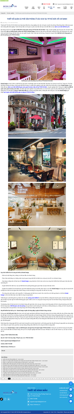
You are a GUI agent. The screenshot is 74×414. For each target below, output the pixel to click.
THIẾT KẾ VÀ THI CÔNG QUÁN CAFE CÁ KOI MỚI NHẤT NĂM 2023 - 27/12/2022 (20, 371)
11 (34, 378)
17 (56, 378)
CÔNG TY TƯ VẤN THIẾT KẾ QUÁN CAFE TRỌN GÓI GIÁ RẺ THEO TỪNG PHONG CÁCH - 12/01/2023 (25, 360)
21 (70, 378)
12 (38, 378)
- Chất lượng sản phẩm (64, 395)
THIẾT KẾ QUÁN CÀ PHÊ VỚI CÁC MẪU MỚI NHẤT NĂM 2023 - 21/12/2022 (19, 376)
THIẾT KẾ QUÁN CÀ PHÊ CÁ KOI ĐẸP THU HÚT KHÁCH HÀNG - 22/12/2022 (19, 374)
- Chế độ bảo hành (63, 390)
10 (30, 378)
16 (52, 378)
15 (48, 378)
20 (66, 378)
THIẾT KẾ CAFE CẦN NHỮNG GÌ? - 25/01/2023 (13, 359)
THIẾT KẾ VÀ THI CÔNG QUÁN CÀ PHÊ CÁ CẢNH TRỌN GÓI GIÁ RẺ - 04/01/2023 (21, 368)
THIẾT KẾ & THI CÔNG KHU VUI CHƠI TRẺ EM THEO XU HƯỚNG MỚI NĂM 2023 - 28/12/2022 (23, 370)
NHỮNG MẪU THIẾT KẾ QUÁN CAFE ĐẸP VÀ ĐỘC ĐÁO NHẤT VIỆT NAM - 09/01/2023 (22, 363)
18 (59, 378)
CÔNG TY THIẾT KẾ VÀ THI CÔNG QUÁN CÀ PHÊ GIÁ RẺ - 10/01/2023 (18, 362)
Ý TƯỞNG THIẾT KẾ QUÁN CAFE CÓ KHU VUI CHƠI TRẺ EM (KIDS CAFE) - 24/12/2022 (22, 373)
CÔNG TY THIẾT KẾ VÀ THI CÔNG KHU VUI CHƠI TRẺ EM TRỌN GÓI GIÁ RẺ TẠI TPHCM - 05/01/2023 (25, 366)
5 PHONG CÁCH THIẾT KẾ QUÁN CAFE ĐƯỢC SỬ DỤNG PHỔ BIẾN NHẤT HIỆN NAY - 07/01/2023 (24, 365)
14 (45, 378)
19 (63, 378)
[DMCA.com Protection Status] (4, 0)
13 (41, 378)
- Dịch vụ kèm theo (63, 397)
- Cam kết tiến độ (63, 392)
